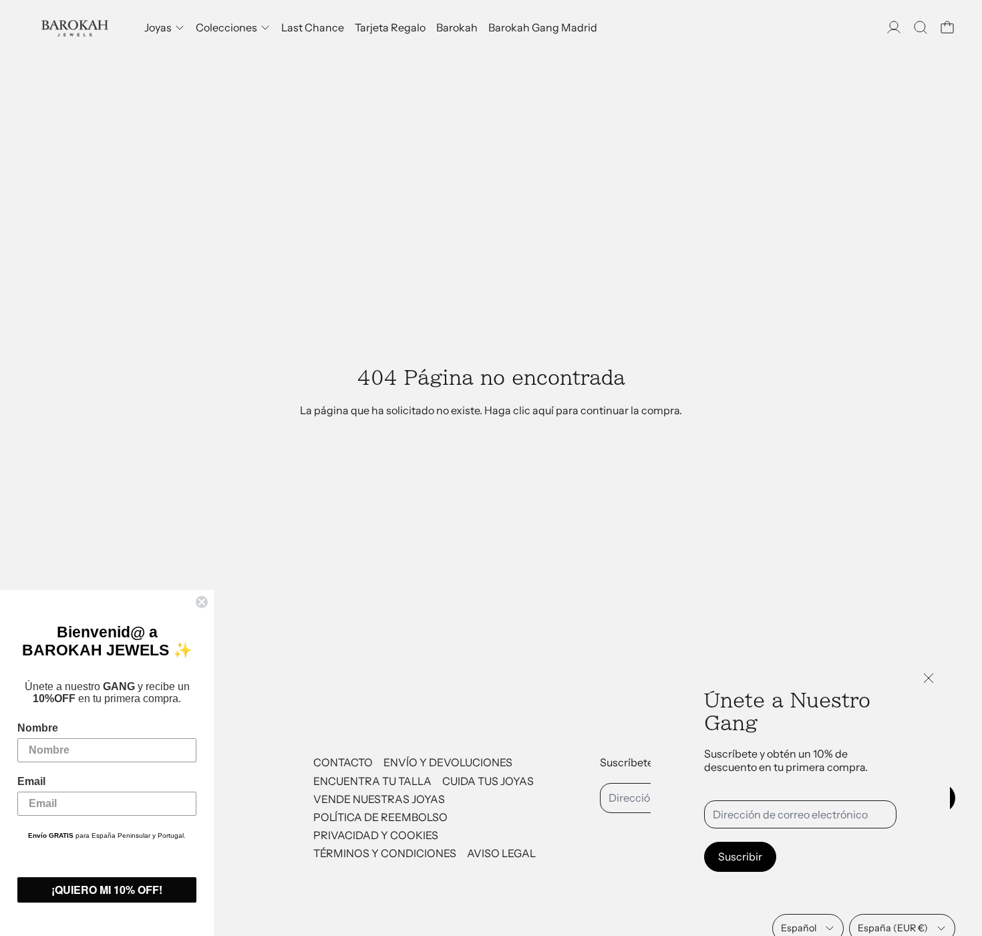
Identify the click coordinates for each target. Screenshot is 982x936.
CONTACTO (343, 762)
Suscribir (740, 856)
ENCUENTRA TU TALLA (372, 781)
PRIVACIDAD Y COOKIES (375, 835)
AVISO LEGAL (501, 853)
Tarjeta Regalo (390, 27)
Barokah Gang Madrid (542, 27)
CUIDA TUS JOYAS (488, 781)
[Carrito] (947, 27)
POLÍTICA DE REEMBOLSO (380, 817)
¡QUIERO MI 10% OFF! (106, 889)
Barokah (457, 27)
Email (31, 781)
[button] (921, 27)
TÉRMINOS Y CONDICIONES (384, 853)
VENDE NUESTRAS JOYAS (379, 799)
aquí (543, 410)
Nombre (37, 728)
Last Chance (312, 27)
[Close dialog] (201, 602)
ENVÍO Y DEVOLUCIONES (447, 762)
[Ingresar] (894, 27)
